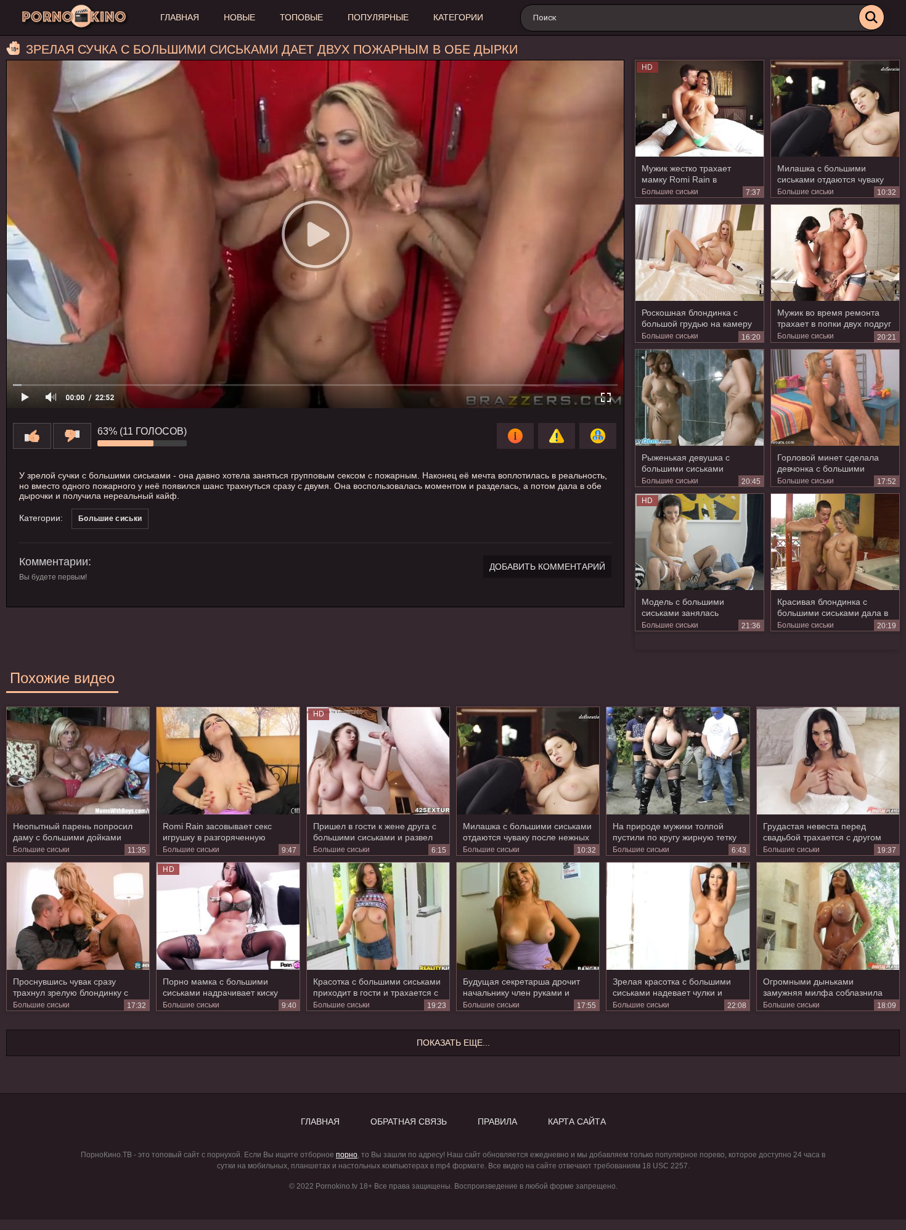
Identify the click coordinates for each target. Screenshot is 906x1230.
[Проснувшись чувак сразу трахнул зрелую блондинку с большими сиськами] (78, 916)
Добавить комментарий (547, 567)
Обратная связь (408, 1121)
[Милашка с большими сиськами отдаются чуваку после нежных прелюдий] (835, 108)
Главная (179, 17)
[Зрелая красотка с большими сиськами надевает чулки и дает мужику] (677, 916)
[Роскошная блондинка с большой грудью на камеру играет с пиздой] (699, 253)
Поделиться (597, 436)
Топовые (301, 17)
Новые (239, 17)
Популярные (378, 17)
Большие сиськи (670, 191)
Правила (497, 1121)
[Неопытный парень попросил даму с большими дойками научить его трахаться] (78, 760)
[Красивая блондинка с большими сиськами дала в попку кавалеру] (835, 542)
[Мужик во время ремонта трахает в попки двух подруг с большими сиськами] (835, 253)
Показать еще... (453, 1043)
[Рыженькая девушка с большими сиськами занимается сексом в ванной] (699, 398)
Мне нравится (32, 436)
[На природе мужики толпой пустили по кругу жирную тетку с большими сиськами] (677, 760)
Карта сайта (577, 1121)
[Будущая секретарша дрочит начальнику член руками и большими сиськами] (528, 916)
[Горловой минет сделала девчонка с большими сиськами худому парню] (835, 398)
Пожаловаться (556, 436)
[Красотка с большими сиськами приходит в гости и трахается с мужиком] (378, 916)
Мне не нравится (72, 436)
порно (346, 1154)
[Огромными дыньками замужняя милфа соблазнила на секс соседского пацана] (828, 916)
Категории (458, 17)
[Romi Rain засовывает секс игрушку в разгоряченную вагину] (228, 760)
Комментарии (53, 562)
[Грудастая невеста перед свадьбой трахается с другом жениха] (828, 760)
